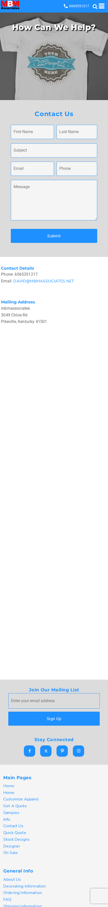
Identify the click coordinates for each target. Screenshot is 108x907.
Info (6, 819)
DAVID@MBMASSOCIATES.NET (43, 281)
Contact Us (13, 826)
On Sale (10, 852)
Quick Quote (14, 832)
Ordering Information (22, 892)
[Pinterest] (62, 751)
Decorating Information (24, 886)
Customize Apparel (21, 799)
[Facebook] (29, 751)
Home (9, 786)
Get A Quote (15, 806)
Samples (11, 812)
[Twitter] (45, 751)
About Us (12, 879)
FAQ (7, 899)
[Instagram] (78, 751)
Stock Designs (16, 839)
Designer (11, 846)
